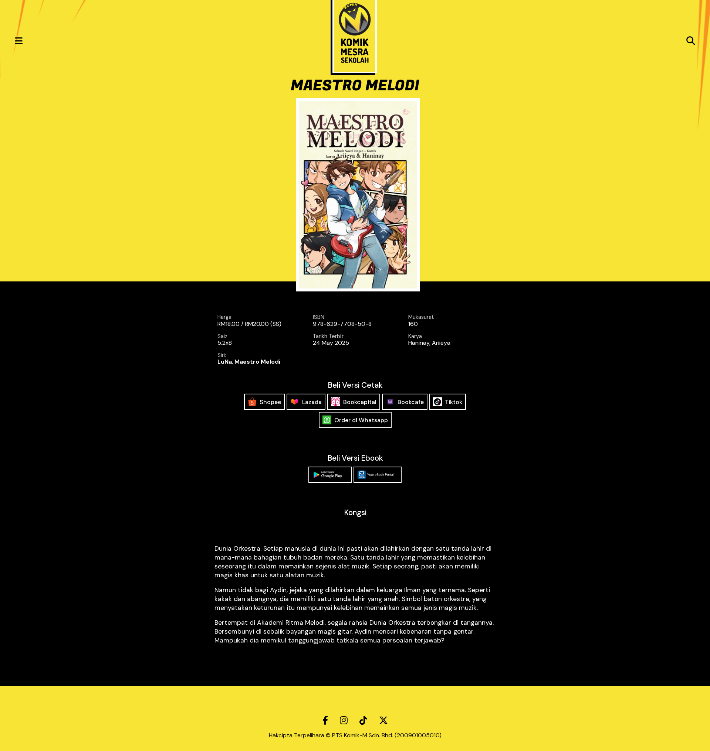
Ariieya (441, 343)
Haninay (418, 343)
